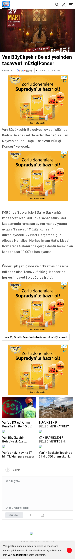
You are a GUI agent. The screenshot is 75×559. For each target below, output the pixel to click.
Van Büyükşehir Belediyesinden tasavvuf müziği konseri (36, 337)
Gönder (14, 515)
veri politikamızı (17, 554)
